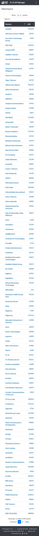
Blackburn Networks (13, 141)
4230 (32, 220)
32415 (31, 155)
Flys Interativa (10, 369)
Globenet (8, 418)
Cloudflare (9, 225)
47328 (31, 278)
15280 (31, 448)
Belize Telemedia (11, 127)
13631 (31, 206)
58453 (31, 192)
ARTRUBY (9, 117)
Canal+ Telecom (11, 169)
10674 (31, 213)
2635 (32, 122)
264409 (31, 467)
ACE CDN (8, 45)
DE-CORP (9, 269)
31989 (31, 346)
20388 (31, 332)
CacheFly (8, 164)
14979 (31, 59)
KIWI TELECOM (11, 513)
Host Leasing (10, 448)
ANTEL (8, 113)
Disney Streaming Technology (12, 284)
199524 (31, 399)
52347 (31, 453)
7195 (32, 311)
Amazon (8, 94)
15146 (31, 159)
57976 (31, 145)
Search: (7, 19)
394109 (31, 187)
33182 (31, 457)
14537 (31, 239)
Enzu (7, 327)
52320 (31, 418)
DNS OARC (9, 290)
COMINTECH (10, 234)
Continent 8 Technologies (15, 239)
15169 (31, 434)
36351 (31, 481)
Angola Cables (10, 108)
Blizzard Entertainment (13, 145)
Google (8, 434)
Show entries (19, 15)
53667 (31, 383)
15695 (31, 336)
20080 (31, 99)
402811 (31, 476)
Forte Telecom (10, 374)
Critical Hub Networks (13, 248)
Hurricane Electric (12, 471)
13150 (31, 173)
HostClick (8, 453)
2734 (32, 243)
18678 (31, 485)
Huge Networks (11, 467)
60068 (31, 178)
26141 (31, 252)
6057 (32, 113)
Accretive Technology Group (13, 39)
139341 (31, 45)
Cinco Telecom (10, 197)
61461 (31, 64)
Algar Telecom (10, 80)
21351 (31, 169)
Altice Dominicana (12, 89)
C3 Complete (10, 155)
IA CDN (8, 476)
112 (32, 290)
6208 (32, 350)
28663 (31, 369)
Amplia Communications (14, 103)
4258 (32, 38)
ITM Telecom (10, 504)
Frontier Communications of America (14, 393)
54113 (31, 341)
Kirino (7, 509)
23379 (31, 141)
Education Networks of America (13, 321)
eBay (7, 306)
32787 (31, 68)
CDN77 (8, 178)
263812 (31, 495)
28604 (31, 422)
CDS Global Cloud (11, 183)
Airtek (7, 64)
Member (8, 24)
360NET (8, 29)
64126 (31, 294)
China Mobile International (15, 192)
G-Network (9, 404)
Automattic (9, 122)
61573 (31, 490)
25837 (31, 257)
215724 (31, 315)
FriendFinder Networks (14, 388)
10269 (31, 127)
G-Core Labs (10, 399)
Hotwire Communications (14, 462)
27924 (31, 103)
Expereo (8, 336)
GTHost (8, 439)
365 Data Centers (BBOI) (14, 34)
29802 (31, 443)
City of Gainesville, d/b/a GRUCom (14, 214)
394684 (31, 429)
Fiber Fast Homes (11, 346)
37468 (31, 108)
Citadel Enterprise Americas (12, 207)
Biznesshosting (11, 136)
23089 (31, 462)
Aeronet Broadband (12, 59)
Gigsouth (8, 409)
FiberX (7, 350)
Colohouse (9, 229)
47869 (31, 229)
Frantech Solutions (12, 383)
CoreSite (8, 243)
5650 (32, 392)
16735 (31, 80)
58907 (31, 50)
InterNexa (9, 485)
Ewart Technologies (12, 332)
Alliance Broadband (12, 85)
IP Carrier (8, 490)
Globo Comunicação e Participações (13, 424)
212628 (31, 117)
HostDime (9, 457)
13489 (31, 197)
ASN (29, 24)
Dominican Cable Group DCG (14, 296)
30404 (31, 150)
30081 (31, 164)
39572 (31, 264)
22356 (31, 301)
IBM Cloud (9, 481)
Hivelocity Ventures (12, 443)
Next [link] (27, 522)
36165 (31, 504)
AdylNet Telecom (11, 55)
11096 (31, 364)
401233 (31, 85)
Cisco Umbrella (11, 201)
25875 (31, 388)
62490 (31, 234)
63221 (31, 355)
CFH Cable (9, 187)
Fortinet (8, 378)
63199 (31, 183)
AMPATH (8, 99)
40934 (31, 378)
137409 (31, 413)
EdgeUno (8, 311)
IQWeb (7, 499)
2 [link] (22, 522)
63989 (31, 269)
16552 (31, 273)
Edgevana (9, 315)
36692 (31, 201)
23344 (31, 283)
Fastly (7, 341)
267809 (31, 29)
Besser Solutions (11, 131)
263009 (31, 374)
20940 (31, 75)
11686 (31, 320)
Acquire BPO (10, 50)
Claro (7, 220)
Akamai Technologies (13, 76)
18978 (31, 327)
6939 (32, 471)
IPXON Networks (11, 495)
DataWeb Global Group (13, 264)
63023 (31, 439)
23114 (31, 248)
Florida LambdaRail (12, 364)
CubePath (9, 253)
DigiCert (8, 274)
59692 (31, 499)
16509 (31, 94)
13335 (31, 225)
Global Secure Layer (12, 413)
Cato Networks (11, 173)
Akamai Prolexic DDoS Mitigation (13, 70)
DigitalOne (9, 278)
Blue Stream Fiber (12, 150)
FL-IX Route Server (12, 360)
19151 (31, 34)
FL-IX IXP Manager (17, 3)
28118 (31, 89)
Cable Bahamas (11, 159)
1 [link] (19, 522)
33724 (31, 136)
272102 (31, 131)
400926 (31, 513)
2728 (32, 408)
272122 (31, 404)
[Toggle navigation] (36, 2)
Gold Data (9, 429)
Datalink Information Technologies (12, 258)
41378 (31, 509)
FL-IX (7, 355)
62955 (31, 306)
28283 (31, 54)
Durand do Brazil (11, 301)
